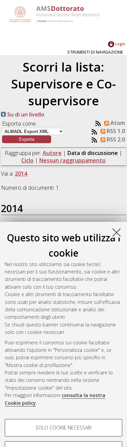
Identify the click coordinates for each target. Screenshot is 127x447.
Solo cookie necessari (63, 427)
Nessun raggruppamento (72, 160)
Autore (52, 153)
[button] (26, 139)
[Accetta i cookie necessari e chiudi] (116, 232)
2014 (21, 173)
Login (119, 43)
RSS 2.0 (115, 139)
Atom (117, 123)
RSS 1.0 (115, 131)
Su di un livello (25, 114)
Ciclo (27, 160)
